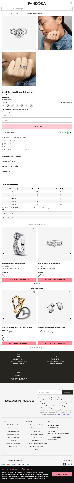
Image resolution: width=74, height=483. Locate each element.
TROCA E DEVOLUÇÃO (10, 166)
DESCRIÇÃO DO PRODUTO (11, 156)
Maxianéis (13, 13)
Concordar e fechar (62, 474)
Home (3, 13)
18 (17, 105)
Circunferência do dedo (10, 218)
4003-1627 (52, 431)
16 (12, 105)
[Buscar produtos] (69, 8)
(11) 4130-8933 (53, 425)
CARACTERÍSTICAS (9, 161)
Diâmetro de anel (8, 213)
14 (8, 105)
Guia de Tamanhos (67, 102)
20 (22, 105)
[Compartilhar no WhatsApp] (68, 132)
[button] (3, 3)
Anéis (7, 13)
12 (3, 105)
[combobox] (37, 9)
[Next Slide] (70, 254)
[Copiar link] (71, 133)
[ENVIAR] (37, 126)
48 (31, 105)
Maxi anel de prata (22, 13)
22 (26, 105)
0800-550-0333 (54, 437)
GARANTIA (6, 171)
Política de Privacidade (38, 478)
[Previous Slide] (3, 254)
